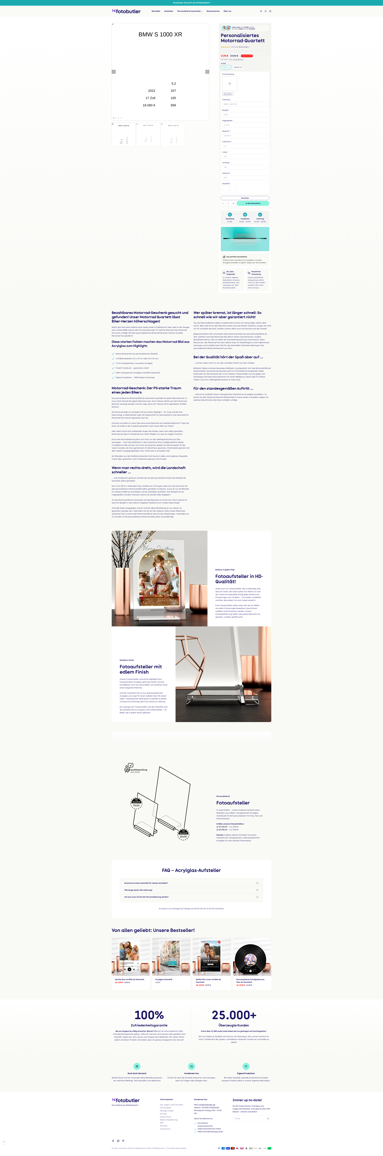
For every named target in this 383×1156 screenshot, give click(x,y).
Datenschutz (165, 1117)
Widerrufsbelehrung (169, 1120)
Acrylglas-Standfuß (163, 979)
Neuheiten (168, 11)
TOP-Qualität (165, 1108)
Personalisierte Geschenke (189, 11)
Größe (223, 63)
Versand (163, 1126)
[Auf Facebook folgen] (113, 1141)
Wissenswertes (213, 11)
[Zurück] (114, 72)
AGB (161, 1123)
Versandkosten (238, 59)
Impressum (165, 1129)
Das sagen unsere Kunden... (172, 1105)
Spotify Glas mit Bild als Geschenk (129, 979)
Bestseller (156, 11)
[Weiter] (207, 72)
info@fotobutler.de (207, 1105)
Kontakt (163, 1114)
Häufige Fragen (167, 1111)
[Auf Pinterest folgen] (123, 1141)
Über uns (227, 11)
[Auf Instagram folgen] (118, 1141)
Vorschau (245, 198)
